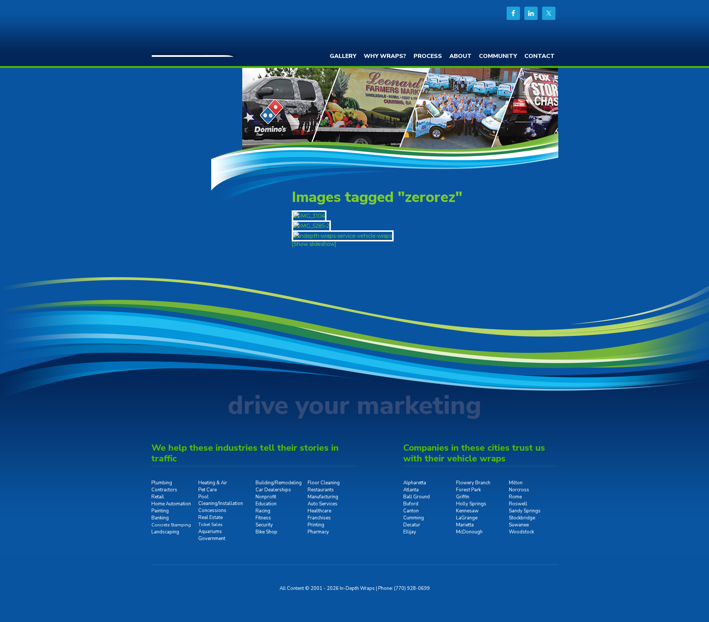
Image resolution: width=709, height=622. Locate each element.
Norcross (519, 490)
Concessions (212, 510)
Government (211, 538)
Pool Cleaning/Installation (220, 500)
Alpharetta (414, 483)
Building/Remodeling (279, 483)
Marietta (465, 525)
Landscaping (165, 532)
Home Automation (171, 504)
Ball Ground (416, 497)
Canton (411, 511)
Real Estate (210, 517)
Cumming (413, 518)
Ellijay (409, 532)
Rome (515, 497)
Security (264, 525)
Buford (410, 504)
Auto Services (323, 504)
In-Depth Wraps (206, 28)
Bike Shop (266, 532)
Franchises (319, 518)
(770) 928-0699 (412, 588)
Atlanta (411, 490)
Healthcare (319, 511)
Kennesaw (467, 511)
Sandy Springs (525, 511)
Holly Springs (471, 504)
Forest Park (468, 490)
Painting (160, 511)
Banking (160, 518)
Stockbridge (522, 518)
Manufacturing (323, 497)
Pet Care (207, 490)
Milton (516, 483)
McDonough (469, 532)
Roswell (518, 504)
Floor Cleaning (324, 483)
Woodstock (521, 532)
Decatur (411, 525)
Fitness (263, 518)
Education (266, 504)
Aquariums (210, 531)
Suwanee (519, 525)
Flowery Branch (473, 483)
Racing (263, 511)
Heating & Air (212, 483)
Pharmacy (318, 532)
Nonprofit (266, 497)
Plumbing (161, 483)
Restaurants (321, 490)
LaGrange (466, 518)
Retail (157, 497)
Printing (316, 525)
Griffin (462, 497)
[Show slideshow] (314, 244)
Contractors (164, 490)
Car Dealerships (273, 490)
